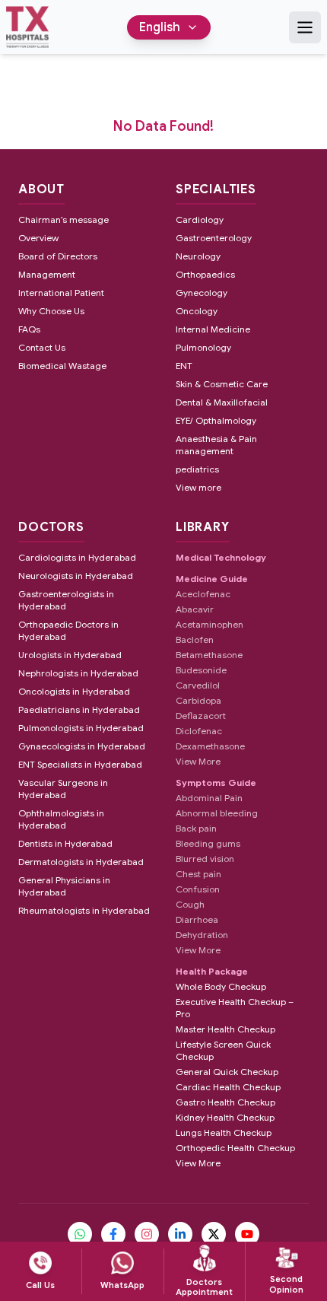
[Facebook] (113, 1234)
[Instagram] (147, 1234)
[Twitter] (214, 1234)
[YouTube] (247, 1234)
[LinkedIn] (180, 1234)
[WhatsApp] (80, 1234)
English (159, 27)
